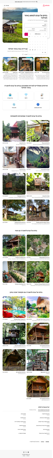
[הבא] (23, 54)
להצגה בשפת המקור (18, 1)
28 (32, 49)
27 (35, 49)
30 (45, 52)
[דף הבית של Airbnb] (46, 5)
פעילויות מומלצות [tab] (32, 409)
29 (30, 49)
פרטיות (27, 455)
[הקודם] (29, 54)
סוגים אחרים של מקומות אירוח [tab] (43, 409)
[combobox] (35, 26)
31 (42, 52)
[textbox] (41, 30)
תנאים (24, 455)
